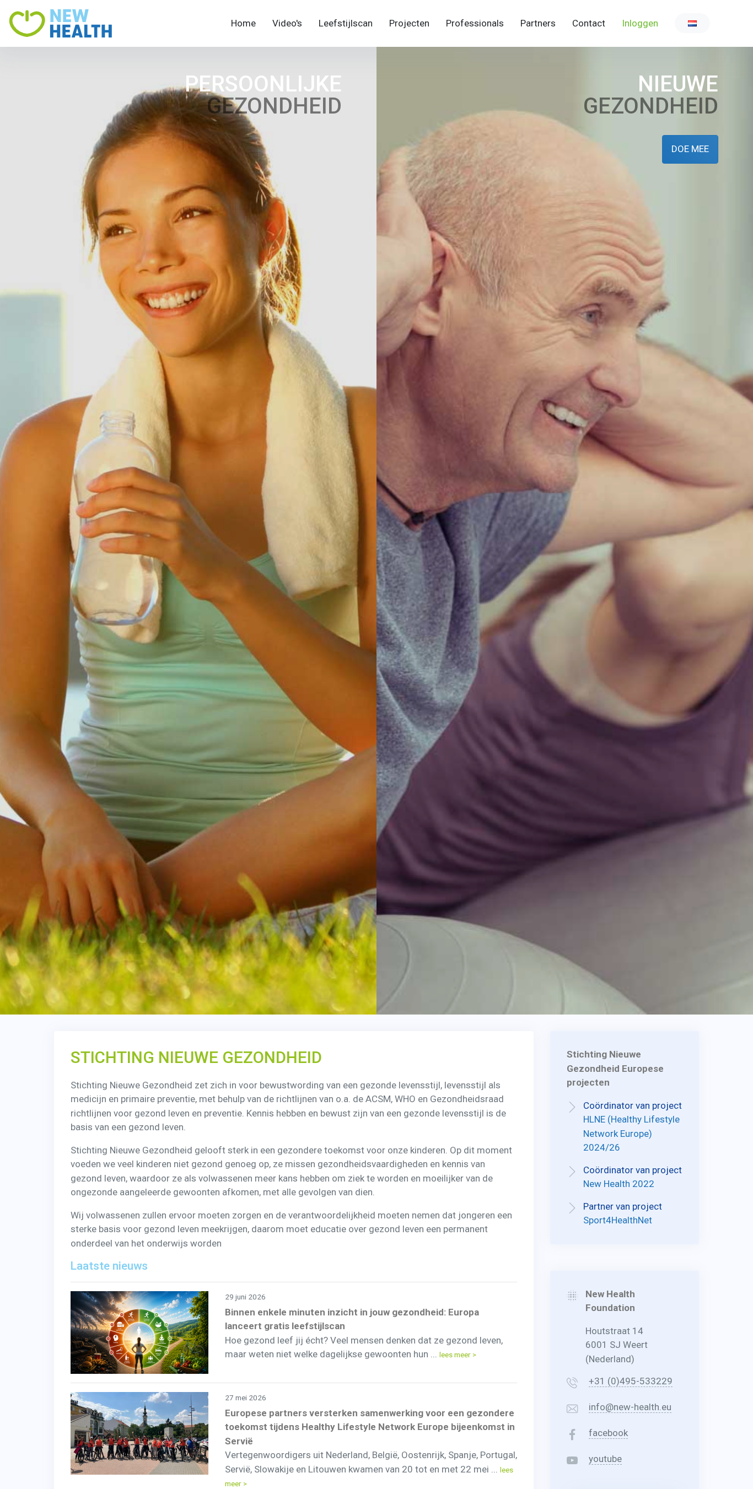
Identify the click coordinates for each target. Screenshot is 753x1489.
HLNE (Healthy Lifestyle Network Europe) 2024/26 (631, 1133)
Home (243, 23)
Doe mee (690, 148)
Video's (287, 23)
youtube (605, 1458)
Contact (588, 23)
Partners (538, 23)
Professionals (475, 23)
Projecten (409, 23)
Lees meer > (457, 1354)
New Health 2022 (618, 1183)
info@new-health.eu (630, 1406)
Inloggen (640, 23)
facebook (608, 1432)
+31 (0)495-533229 (631, 1381)
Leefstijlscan (346, 23)
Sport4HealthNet (617, 1220)
